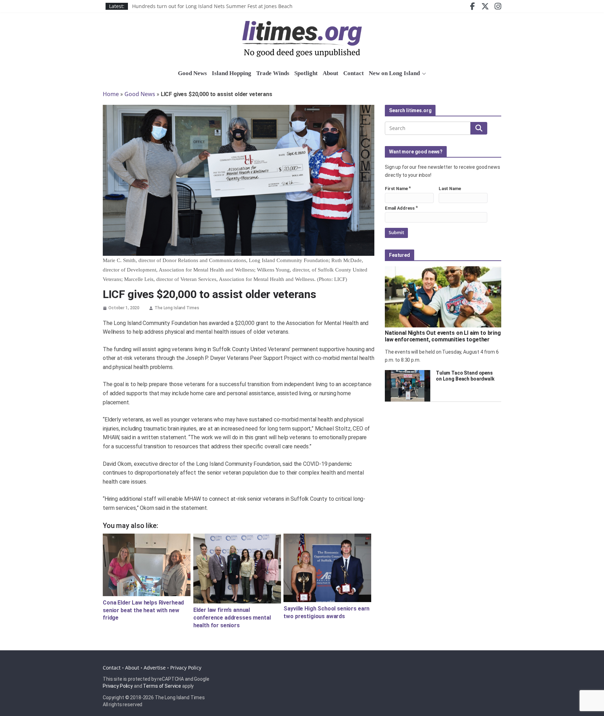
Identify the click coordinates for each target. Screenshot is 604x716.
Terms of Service (162, 686)
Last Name (450, 188)
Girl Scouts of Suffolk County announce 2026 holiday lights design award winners (227, 3)
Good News (192, 73)
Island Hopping (231, 73)
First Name (396, 188)
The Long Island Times (176, 307)
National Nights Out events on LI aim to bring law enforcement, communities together (443, 336)
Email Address (400, 208)
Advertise (155, 667)
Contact (353, 73)
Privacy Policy (185, 667)
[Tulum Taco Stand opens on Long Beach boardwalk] (407, 386)
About (330, 73)
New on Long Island (394, 73)
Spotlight (306, 73)
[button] (423, 73)
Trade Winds (272, 73)
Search (478, 128)
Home (111, 94)
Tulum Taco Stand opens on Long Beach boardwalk (465, 376)
